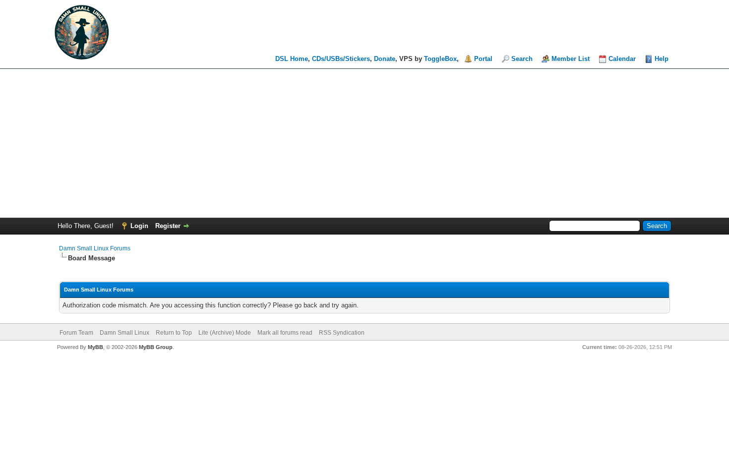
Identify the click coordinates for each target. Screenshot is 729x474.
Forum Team (76, 332)
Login (139, 226)
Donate (384, 58)
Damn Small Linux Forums (94, 248)
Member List (570, 58)
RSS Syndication (341, 332)
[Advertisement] (364, 143)
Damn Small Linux (124, 332)
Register (168, 226)
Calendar (622, 58)
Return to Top (174, 332)
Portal (483, 58)
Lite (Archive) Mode (224, 332)
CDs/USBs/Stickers (341, 58)
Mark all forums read (284, 332)
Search (522, 58)
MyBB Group (156, 347)
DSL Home (291, 58)
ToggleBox (440, 58)
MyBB (95, 347)
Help (661, 58)
